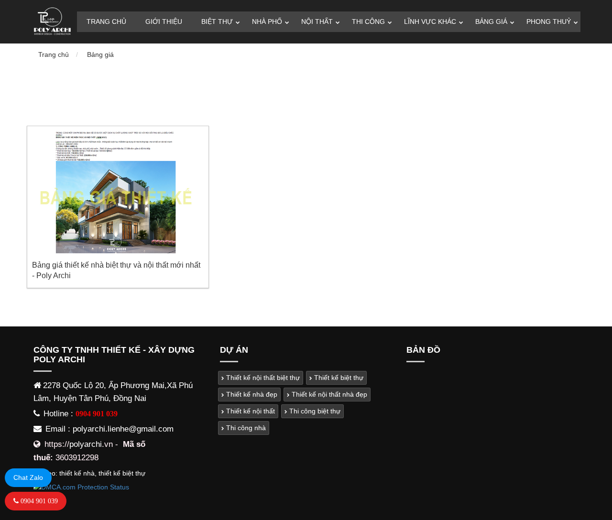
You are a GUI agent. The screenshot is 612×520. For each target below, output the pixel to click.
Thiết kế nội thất (249, 411)
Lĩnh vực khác (430, 21)
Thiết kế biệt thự (337, 377)
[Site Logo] (52, 22)
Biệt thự (217, 21)
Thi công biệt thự (313, 411)
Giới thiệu (163, 21)
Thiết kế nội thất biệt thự (262, 377)
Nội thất (317, 21)
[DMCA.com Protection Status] (81, 487)
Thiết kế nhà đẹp (250, 394)
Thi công (368, 21)
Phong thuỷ (548, 21)
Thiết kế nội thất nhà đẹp (328, 394)
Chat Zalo (28, 477)
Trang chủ (106, 21)
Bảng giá (491, 21)
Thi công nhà (245, 428)
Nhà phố (267, 21)
